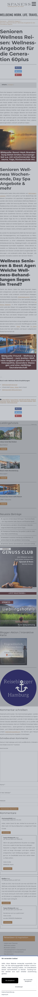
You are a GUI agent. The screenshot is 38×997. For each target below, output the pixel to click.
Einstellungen (19, 987)
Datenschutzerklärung (8, 992)
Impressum (5, 994)
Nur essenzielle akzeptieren (28, 980)
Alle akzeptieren (9, 980)
